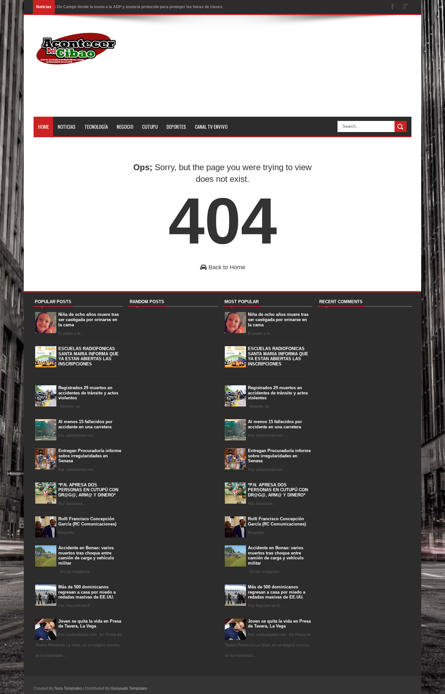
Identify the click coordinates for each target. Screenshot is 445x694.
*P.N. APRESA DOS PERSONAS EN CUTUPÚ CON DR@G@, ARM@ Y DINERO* (88, 489)
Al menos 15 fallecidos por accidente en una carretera (85, 424)
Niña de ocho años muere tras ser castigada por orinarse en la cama (88, 319)
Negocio (125, 126)
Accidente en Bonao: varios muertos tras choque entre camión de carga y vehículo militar (86, 555)
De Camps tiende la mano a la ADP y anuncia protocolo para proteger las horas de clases (140, 7)
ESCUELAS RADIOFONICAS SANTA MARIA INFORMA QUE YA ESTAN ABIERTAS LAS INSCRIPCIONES (88, 356)
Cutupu (150, 126)
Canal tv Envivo (211, 126)
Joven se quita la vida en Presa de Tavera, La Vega (89, 624)
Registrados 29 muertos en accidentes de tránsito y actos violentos (88, 392)
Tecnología (96, 126)
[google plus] (405, 7)
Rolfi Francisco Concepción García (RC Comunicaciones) (87, 521)
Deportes (176, 126)
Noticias (67, 126)
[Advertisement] (292, 71)
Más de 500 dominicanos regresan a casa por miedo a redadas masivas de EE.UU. (87, 591)
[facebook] (392, 7)
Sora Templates (68, 688)
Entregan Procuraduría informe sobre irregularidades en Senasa (89, 455)
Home (43, 126)
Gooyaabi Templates (129, 688)
